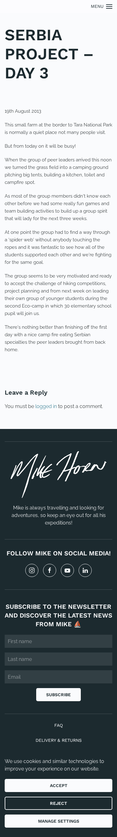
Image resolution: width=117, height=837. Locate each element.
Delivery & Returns (59, 740)
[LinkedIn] (85, 570)
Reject (58, 803)
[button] (102, 6)
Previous (24, 371)
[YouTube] (67, 570)
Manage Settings (58, 821)
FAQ (58, 725)
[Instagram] (31, 570)
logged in (46, 406)
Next (98, 371)
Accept (58, 785)
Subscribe (58, 694)
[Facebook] (49, 570)
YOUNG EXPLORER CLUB (55, 91)
